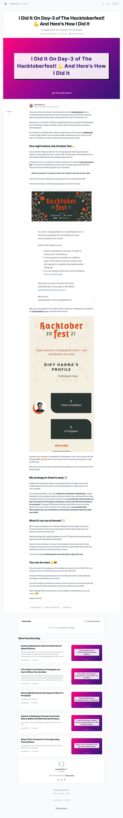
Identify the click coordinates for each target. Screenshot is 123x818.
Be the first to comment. (67, 628)
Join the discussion (93, 621)
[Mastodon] (65, 780)
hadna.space (69, 775)
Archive (55, 793)
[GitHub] (58, 780)
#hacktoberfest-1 (35, 607)
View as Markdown (77, 34)
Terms (68, 793)
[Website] (61, 780)
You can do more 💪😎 (13, 129)
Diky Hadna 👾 (39, 105)
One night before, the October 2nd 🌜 (13, 116)
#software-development (52, 607)
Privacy (61, 793)
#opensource (67, 607)
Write (116, 4)
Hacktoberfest (77, 112)
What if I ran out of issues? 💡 (14, 125)
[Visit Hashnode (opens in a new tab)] (61, 808)
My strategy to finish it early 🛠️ (14, 121)
